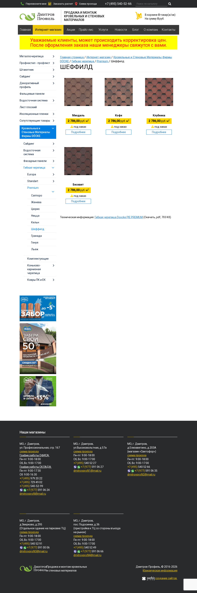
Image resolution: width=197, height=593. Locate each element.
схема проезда (29, 451)
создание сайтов (166, 578)
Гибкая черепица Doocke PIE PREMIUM (119, 217)
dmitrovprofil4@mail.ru (87, 555)
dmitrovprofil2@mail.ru (141, 474)
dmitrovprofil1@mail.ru (87, 470)
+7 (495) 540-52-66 (118, 4)
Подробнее (78, 132)
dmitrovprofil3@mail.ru (34, 551)
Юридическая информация (160, 570)
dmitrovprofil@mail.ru (33, 493)
